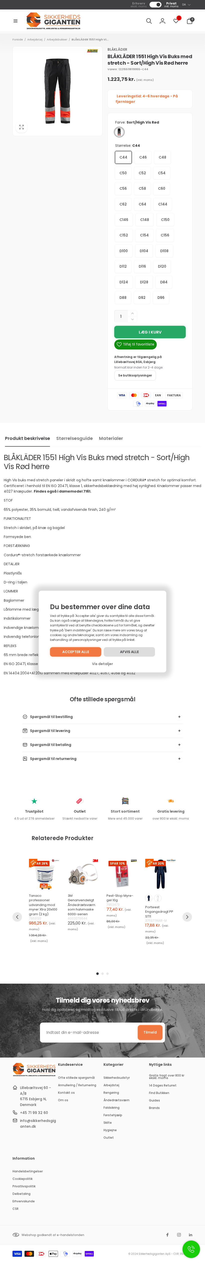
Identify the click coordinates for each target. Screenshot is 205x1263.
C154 (144, 235)
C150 (165, 219)
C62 (123, 204)
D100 (124, 250)
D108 (164, 250)
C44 (123, 157)
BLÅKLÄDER (117, 49)
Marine (148, 898)
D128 (144, 282)
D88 (123, 297)
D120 (162, 266)
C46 (143, 157)
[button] (15, 20)
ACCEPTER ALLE (75, 651)
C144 (162, 204)
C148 (144, 219)
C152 (124, 235)
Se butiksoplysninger (135, 375)
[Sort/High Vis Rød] (119, 132)
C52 (142, 173)
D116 (142, 266)
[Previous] (17, 917)
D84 (164, 282)
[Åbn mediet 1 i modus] (57, 91)
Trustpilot (34, 811)
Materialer (111, 438)
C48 (162, 157)
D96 (161, 297)
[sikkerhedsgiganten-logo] (34, 1076)
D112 (123, 266)
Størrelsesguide (74, 438)
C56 (123, 188)
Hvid (157, 898)
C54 (162, 173)
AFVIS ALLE (129, 651)
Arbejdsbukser (57, 39)
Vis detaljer (102, 663)
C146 (124, 219)
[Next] (187, 917)
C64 (142, 204)
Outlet (80, 811)
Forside (17, 39)
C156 (165, 235)
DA (184, 4)
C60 (161, 188)
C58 (142, 188)
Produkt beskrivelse (27, 438)
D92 (142, 297)
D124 (124, 282)
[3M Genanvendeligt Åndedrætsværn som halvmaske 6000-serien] (83, 874)
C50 (123, 173)
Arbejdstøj (34, 39)
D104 (144, 250)
